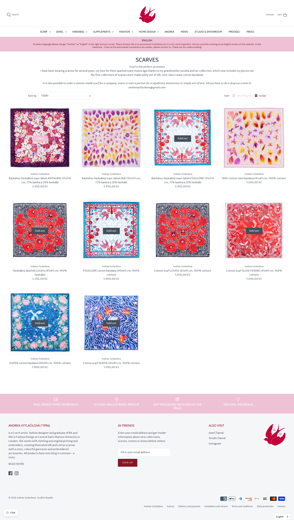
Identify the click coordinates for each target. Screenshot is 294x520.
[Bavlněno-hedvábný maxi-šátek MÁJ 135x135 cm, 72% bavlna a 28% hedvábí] (111, 138)
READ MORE (16, 464)
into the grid (244, 96)
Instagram (215, 443)
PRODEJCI (234, 31)
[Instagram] (17, 473)
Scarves (170, 506)
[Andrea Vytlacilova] (147, 14)
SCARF (43, 31)
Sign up (127, 462)
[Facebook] (10, 473)
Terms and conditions (242, 506)
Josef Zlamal (216, 433)
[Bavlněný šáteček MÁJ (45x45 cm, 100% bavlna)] (254, 138)
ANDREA (169, 31)
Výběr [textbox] (44, 95)
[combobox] (65, 96)
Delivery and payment (189, 506)
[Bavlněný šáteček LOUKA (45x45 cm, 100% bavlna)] (183, 230)
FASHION (124, 31)
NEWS (184, 31)
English (280, 516)
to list (262, 96)
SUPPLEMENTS (101, 31)
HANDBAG (78, 31)
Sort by (32, 96)
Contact (281, 506)
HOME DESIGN (147, 31)
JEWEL (59, 31)
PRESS (250, 31)
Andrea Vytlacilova (153, 506)
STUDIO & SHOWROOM (208, 31)
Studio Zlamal (217, 438)
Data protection (265, 506)
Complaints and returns (216, 506)
